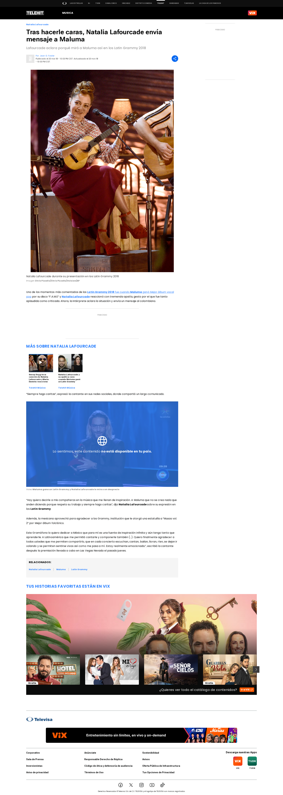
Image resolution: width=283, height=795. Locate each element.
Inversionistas (34, 766)
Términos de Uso (94, 772)
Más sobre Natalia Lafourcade (61, 346)
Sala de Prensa (35, 759)
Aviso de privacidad (37, 772)
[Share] (175, 58)
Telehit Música (37, 388)
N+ (89, 3)
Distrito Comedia (143, 3)
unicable (126, 3)
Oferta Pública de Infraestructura (161, 766)
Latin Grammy (79, 569)
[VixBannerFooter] (141, 735)
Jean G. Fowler (47, 55)
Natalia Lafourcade (37, 24)
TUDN (97, 3)
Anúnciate (90, 752)
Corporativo (33, 752)
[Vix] (252, 12)
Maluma (61, 569)
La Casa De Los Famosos (210, 3)
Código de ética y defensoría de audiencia (108, 766)
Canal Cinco (111, 3)
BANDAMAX (174, 3)
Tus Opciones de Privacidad (158, 772)
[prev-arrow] (24, 669)
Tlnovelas (189, 3)
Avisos (146, 759)
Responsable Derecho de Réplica (103, 759)
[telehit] (35, 13)
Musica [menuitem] (67, 13)
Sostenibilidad (150, 752)
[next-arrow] (256, 669)
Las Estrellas (76, 3)
